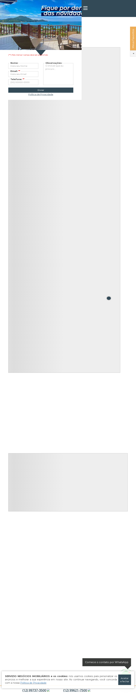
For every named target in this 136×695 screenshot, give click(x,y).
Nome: (14, 63)
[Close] (109, 298)
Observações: (53, 63)
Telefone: (17, 79)
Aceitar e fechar (124, 680)
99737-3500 (34, 690)
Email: (15, 71)
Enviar (41, 90)
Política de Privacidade (33, 682)
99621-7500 (75, 690)
